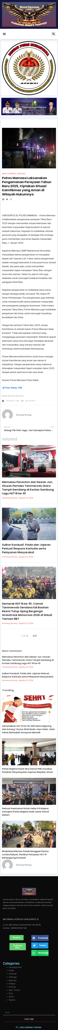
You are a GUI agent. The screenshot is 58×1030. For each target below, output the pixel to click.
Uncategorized (15, 967)
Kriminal (12, 173)
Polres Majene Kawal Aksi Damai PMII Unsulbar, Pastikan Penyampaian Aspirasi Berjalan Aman (27, 770)
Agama (12, 1000)
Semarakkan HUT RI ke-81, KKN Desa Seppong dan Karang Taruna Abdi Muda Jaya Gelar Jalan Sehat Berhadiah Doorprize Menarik (28, 729)
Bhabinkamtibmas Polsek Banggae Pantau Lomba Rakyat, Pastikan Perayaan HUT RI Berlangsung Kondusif (25, 854)
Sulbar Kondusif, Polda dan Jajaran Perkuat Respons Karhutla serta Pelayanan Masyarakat (26, 548)
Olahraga (13, 977)
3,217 (35, 635)
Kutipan (12, 983)
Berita (5, 173)
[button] (4, 34)
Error (11, 993)
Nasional (21, 173)
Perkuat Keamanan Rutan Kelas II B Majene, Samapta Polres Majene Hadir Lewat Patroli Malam (25, 811)
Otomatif (13, 974)
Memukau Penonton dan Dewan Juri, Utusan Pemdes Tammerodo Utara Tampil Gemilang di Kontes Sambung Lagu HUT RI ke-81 (28, 487)
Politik (11, 970)
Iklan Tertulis (14, 990)
